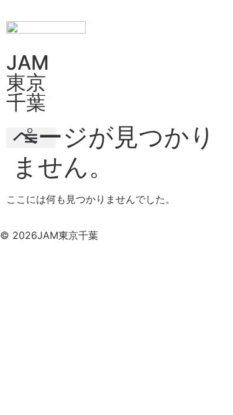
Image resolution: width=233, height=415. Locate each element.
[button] (31, 138)
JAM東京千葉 (27, 82)
